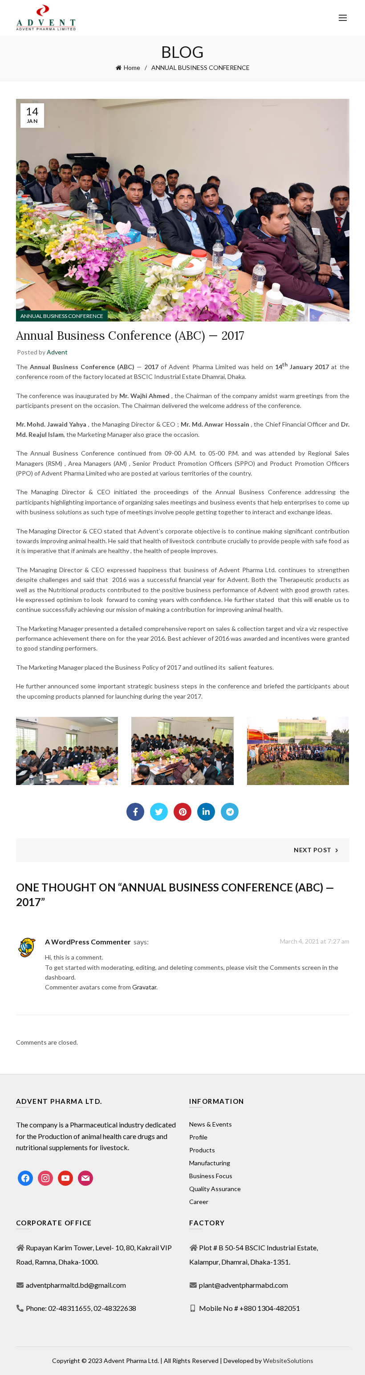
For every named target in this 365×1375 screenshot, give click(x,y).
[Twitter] (159, 812)
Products (202, 1150)
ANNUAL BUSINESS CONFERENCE (200, 67)
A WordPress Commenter (88, 941)
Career (198, 1201)
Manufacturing (209, 1163)
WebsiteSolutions (288, 1360)
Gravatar (144, 987)
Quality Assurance (215, 1188)
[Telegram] (230, 812)
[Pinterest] (182, 812)
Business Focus (210, 1176)
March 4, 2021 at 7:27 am (314, 941)
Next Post (312, 850)
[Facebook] (135, 812)
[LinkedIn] (206, 812)
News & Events (210, 1124)
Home (132, 67)
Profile (198, 1137)
